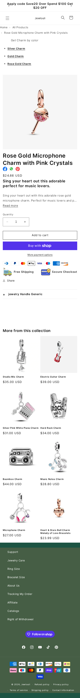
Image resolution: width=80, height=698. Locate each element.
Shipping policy (40, 690)
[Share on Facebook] (5, 170)
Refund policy (42, 684)
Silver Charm (16, 48)
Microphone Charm (14, 530)
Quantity (8, 214)
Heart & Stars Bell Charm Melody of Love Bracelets (55, 531)
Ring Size (13, 568)
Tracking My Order (19, 593)
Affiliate (12, 602)
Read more (10, 205)
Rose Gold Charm (19, 63)
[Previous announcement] (9, 6)
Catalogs (13, 610)
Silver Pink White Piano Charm (21, 428)
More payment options (40, 254)
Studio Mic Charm (13, 376)
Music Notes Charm (52, 479)
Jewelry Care (16, 560)
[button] (7, 18)
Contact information (63, 690)
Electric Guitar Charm (53, 376)
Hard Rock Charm (50, 428)
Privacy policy (61, 684)
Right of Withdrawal (20, 619)
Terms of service (19, 690)
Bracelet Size (16, 577)
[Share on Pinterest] (17, 170)
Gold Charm (15, 56)
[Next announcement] (71, 6)
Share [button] (11, 280)
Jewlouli (25, 684)
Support (12, 551)
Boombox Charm (12, 479)
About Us (13, 585)
